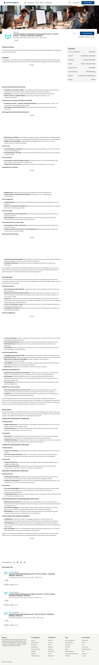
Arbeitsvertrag (51, 651)
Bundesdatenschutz (86, 649)
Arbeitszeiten (51, 655)
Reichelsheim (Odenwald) (88, 55)
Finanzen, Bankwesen (14, 572)
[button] (69, 3)
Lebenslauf (50, 647)
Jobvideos (33, 651)
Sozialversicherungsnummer (71, 653)
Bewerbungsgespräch (70, 640)
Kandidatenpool (34, 647)
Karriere (66, 649)
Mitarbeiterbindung (69, 651)
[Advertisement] (31, 75)
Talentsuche (31, 2)
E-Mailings (33, 653)
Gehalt (49, 653)
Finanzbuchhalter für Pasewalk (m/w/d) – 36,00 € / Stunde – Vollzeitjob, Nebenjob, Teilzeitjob (31, 615)
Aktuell (37, 2)
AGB (83, 651)
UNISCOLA (15, 32)
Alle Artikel (67, 655)
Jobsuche (50, 642)
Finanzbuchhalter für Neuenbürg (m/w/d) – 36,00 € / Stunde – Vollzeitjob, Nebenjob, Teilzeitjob (32, 574)
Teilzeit (16, 40)
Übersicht (33, 640)
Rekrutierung (68, 644)
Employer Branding (35, 649)
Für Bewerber (48, 2)
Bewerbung (50, 649)
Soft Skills (67, 647)
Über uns (84, 642)
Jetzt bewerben (88, 33)
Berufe (42, 2)
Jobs (25, 2)
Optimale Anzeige (69, 642)
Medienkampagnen (35, 655)
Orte (83, 644)
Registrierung (85, 640)
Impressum (84, 653)
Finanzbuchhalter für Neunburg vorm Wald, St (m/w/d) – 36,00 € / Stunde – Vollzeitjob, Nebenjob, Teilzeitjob (32, 594)
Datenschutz (85, 647)
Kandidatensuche (35, 642)
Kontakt (84, 655)
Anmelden (76, 2)
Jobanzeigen (34, 644)
